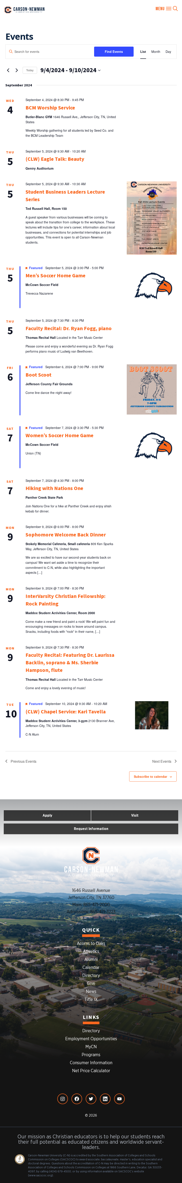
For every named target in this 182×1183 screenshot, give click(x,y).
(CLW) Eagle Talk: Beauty (55, 159)
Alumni (91, 959)
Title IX (91, 999)
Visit (134, 815)
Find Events (114, 51)
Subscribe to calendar (150, 776)
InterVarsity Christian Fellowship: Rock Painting (65, 600)
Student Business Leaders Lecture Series (65, 195)
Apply (47, 815)
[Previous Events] (8, 70)
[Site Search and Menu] (166, 8)
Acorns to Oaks (91, 943)
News (91, 991)
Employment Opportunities (91, 1039)
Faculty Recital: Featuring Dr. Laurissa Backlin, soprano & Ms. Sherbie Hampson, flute (70, 662)
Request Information (91, 829)
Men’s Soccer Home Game (55, 276)
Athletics (91, 951)
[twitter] (91, 1099)
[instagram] (62, 1099)
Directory (91, 975)
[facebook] (76, 1099)
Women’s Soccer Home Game (59, 435)
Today (30, 70)
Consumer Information (91, 1063)
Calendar (91, 967)
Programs (91, 1055)
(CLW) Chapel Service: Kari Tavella (66, 712)
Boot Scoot (38, 375)
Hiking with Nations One (54, 488)
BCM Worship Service (50, 108)
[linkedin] (105, 1099)
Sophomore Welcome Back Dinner (66, 535)
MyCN (91, 1047)
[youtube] (119, 1099)
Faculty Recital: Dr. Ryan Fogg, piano (69, 328)
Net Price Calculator (91, 1071)
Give (91, 983)
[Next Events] (16, 70)
